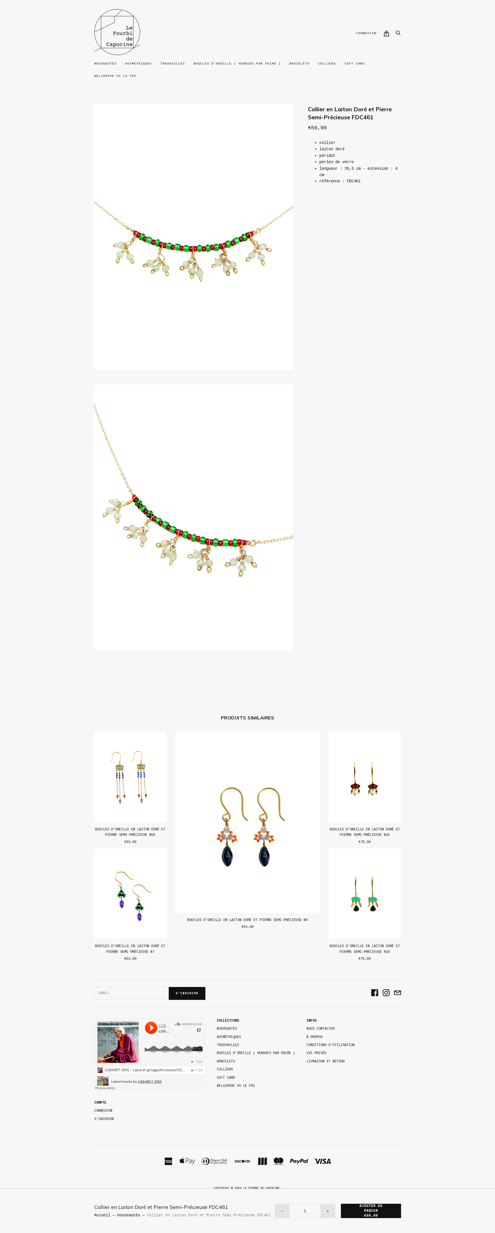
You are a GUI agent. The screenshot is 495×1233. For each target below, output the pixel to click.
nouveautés (128, 1215)
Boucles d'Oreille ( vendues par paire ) (237, 63)
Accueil (102, 1215)
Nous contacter (321, 1029)
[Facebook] (374, 993)
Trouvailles (172, 63)
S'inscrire (187, 993)
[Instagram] (386, 993)
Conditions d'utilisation (331, 1045)
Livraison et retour (326, 1062)
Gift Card (355, 63)
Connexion (366, 33)
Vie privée (317, 1053)
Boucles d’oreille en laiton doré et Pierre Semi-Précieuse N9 (247, 920)
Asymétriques (138, 63)
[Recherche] (398, 34)
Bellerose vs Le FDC (115, 76)
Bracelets (299, 63)
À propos (315, 1037)
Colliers (327, 63)
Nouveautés (105, 63)
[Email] (397, 993)
